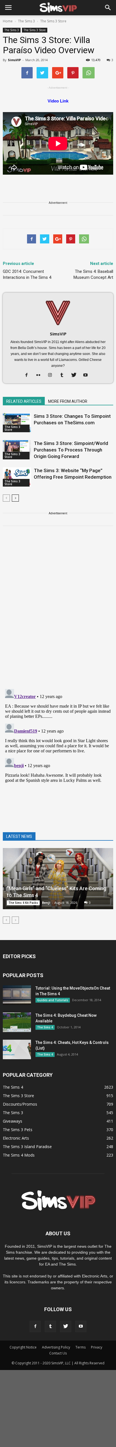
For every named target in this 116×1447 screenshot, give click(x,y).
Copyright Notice (23, 1347)
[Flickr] (40, 375)
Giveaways (12, 1121)
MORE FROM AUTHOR (67, 401)
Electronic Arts (16, 1138)
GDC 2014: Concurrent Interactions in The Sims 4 (27, 274)
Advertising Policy (56, 1347)
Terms (80, 1347)
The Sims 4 (45, 1027)
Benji (46, 902)
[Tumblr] (64, 375)
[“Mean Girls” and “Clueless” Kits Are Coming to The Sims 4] (58, 878)
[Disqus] (58, 611)
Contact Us (58, 1353)
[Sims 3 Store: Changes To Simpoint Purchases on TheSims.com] (17, 423)
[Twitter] (76, 375)
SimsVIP (14, 60)
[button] (108, 7)
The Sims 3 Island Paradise (27, 1146)
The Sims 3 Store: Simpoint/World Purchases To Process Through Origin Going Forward (71, 449)
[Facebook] (28, 375)
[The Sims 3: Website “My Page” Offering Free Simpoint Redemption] (17, 477)
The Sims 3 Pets (17, 1129)
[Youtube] (87, 375)
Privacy (96, 1347)
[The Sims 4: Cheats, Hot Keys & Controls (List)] (17, 1049)
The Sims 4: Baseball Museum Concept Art (93, 274)
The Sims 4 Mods (19, 1155)
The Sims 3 (12, 30)
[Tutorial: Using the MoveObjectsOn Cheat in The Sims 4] (17, 995)
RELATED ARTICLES (23, 401)
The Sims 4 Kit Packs (23, 903)
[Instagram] (52, 375)
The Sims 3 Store (35, 30)
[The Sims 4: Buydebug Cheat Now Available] (17, 1022)
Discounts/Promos (20, 1104)
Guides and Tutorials (52, 1000)
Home (8, 21)
